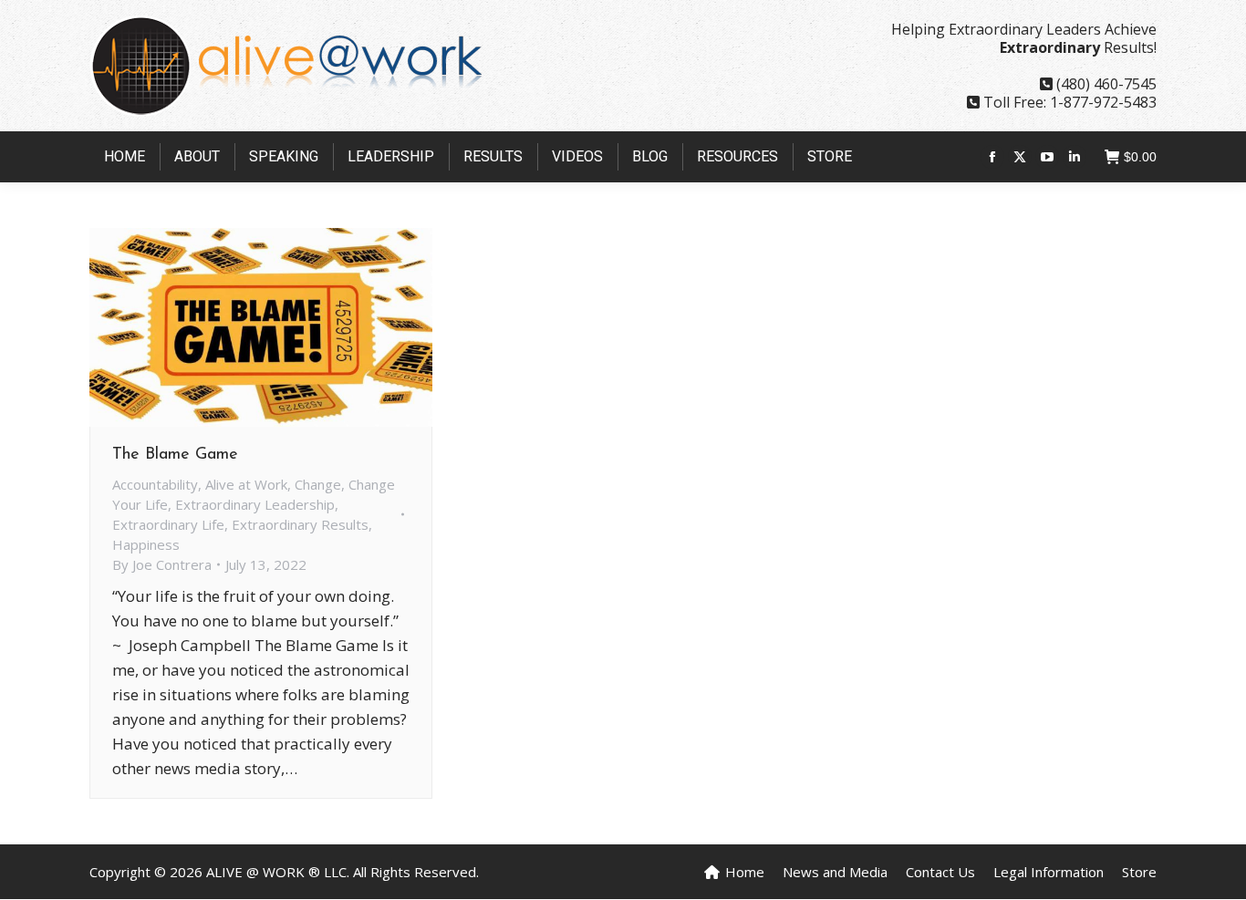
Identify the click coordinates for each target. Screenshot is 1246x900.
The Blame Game (175, 455)
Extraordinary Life (168, 524)
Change (318, 484)
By (162, 564)
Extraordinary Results (300, 524)
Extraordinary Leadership (255, 504)
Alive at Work (246, 484)
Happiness (146, 544)
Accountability (155, 484)
